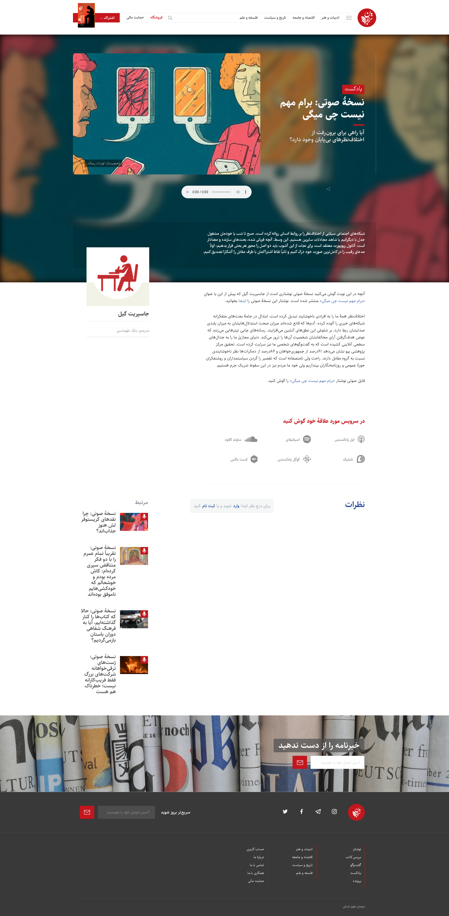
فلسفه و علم (249, 18)
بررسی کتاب (353, 857)
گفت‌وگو (355, 865)
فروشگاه (156, 17)
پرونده (357, 881)
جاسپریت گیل (133, 313)
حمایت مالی (135, 17)
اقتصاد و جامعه (304, 18)
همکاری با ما (255, 873)
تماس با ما (257, 865)
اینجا (242, 301)
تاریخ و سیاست (275, 18)
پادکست (355, 873)
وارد (236, 506)
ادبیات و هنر (330, 18)
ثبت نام (208, 506)
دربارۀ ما (258, 857)
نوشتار (357, 849)
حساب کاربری (255, 849)
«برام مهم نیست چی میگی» (342, 301)
